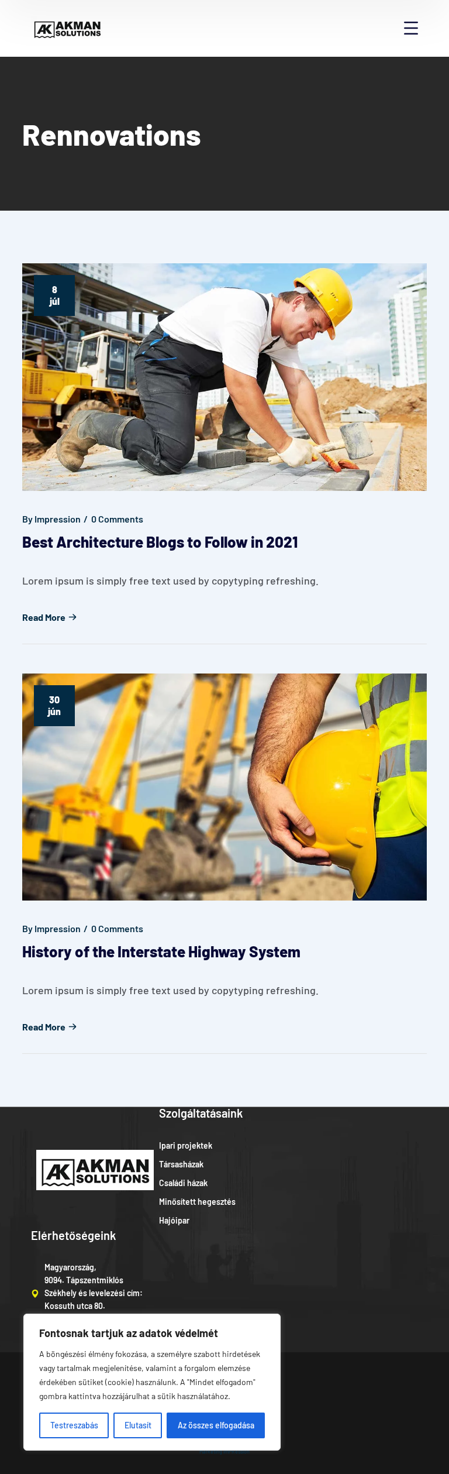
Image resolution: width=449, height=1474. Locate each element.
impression (57, 518)
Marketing (210, 1451)
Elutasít (138, 1425)
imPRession (236, 1451)
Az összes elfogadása (216, 1425)
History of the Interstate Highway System (161, 951)
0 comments (117, 518)
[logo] (67, 26)
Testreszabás (74, 1425)
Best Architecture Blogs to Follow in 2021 (160, 541)
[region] (152, 1382)
